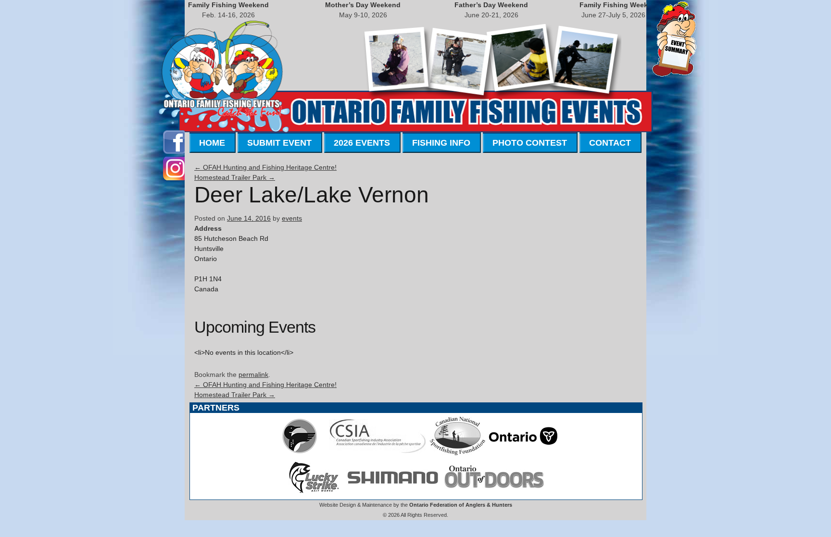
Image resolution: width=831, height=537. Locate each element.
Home (212, 143)
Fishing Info (441, 143)
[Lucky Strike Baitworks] (314, 494)
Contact (610, 143)
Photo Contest (529, 143)
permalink (253, 374)
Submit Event (279, 143)
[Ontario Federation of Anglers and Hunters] (299, 453)
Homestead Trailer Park (234, 177)
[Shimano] (392, 494)
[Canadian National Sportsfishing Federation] (457, 453)
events (292, 218)
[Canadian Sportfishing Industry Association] (378, 453)
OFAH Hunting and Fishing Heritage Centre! (265, 167)
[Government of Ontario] (523, 453)
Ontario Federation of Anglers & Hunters (460, 505)
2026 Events (362, 143)
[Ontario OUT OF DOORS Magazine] (494, 494)
